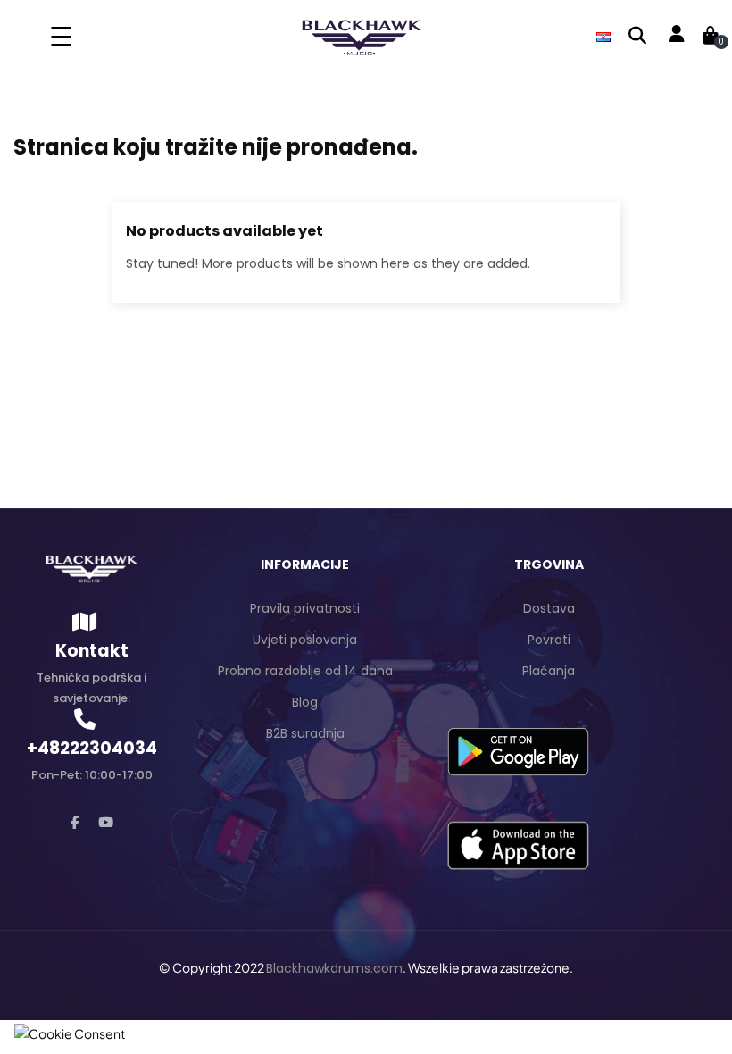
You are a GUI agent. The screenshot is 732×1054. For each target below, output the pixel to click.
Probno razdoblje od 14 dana (305, 671)
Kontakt (92, 651)
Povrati (549, 639)
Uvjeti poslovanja (305, 639)
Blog (305, 702)
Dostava (549, 608)
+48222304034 (92, 748)
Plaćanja (548, 671)
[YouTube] (105, 822)
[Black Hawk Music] (91, 568)
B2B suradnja (305, 733)
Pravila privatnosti (305, 608)
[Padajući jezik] (603, 36)
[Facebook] (75, 822)
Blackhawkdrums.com (334, 968)
